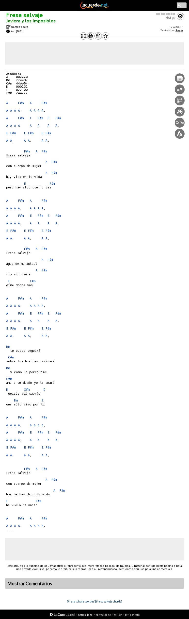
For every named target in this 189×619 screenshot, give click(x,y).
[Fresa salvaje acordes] (81, 601)
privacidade (103, 614)
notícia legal (85, 614)
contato (135, 614)
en (121, 614)
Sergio (179, 30)
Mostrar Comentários (29, 583)
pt (126, 614)
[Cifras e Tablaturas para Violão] (94, 8)
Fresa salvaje (24, 15)
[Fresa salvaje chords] (108, 601)
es (115, 614)
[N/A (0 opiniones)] (165, 14)
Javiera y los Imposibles (31, 21)
